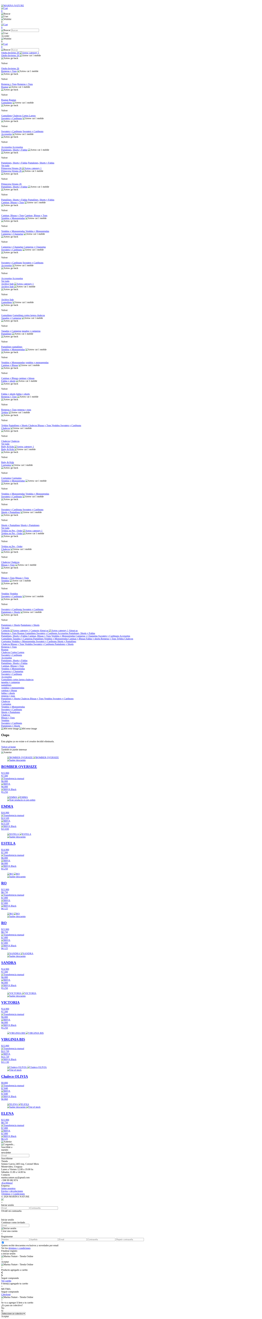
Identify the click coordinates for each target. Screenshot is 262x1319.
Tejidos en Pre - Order (12, 530)
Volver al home (8, 747)
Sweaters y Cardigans (11, 118)
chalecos (41, 315)
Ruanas (4, 87)
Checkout (5, 1294)
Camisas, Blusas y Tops (12, 202)
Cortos (25, 115)
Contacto (5, 630)
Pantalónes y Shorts (18, 425)
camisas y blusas (26, 378)
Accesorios (6, 134)
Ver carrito (6, 1281)
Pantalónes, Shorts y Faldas (14, 186)
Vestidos (56, 425)
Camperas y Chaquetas (12, 234)
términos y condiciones (19, 1248)
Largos (32, 115)
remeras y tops (24, 409)
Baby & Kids (8, 446)
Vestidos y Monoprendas (13, 218)
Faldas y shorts (8, 381)
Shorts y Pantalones (30, 525)
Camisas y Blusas (9, 365)
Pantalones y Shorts (10, 612)
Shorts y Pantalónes (10, 512)
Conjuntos (6, 465)
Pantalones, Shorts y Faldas (14, 150)
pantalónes (17, 346)
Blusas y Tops (45, 425)
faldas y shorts (23, 394)
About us (44, 630)
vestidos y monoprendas (37, 362)
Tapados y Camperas (11, 318)
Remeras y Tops (9, 71)
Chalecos (17, 115)
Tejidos (4, 412)
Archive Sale (7, 284)
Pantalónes (6, 333)
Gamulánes (6, 102)
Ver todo (5, 165)
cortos (27, 315)
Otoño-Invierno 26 (10, 52)
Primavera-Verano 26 (11, 168)
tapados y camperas (31, 331)
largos (33, 315)
